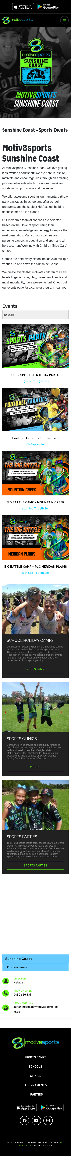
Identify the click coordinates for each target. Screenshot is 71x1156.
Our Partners (17, 967)
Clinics (35, 767)
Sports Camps (35, 669)
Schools (35, 1067)
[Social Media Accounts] (24, 1120)
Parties (36, 1094)
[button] (64, 20)
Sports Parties (35, 865)
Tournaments (35, 1085)
